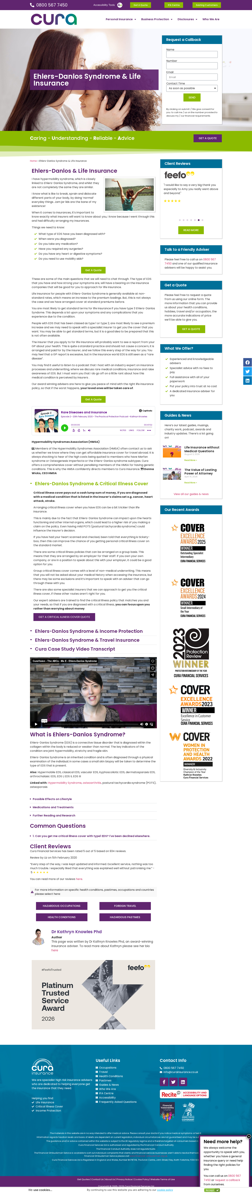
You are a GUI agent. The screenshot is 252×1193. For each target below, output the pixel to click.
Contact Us (97, 1179)
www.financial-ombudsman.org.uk (148, 1155)
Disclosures (186, 19)
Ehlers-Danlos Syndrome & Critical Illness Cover (91, 483)
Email (169, 72)
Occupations (107, 1067)
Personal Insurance (119, 19)
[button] (93, 483)
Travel (103, 1072)
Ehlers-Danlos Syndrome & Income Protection (89, 631)
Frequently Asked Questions (118, 1102)
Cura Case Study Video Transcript (75, 649)
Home (33, 161)
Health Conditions (111, 1076)
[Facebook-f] (164, 1082)
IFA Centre (106, 1093)
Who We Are (210, 19)
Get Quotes (83, 1179)
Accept (210, 1190)
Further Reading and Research (54, 815)
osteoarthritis (92, 783)
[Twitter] (173, 1082)
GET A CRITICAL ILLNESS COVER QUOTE (64, 617)
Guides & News (109, 1085)
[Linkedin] (183, 1082)
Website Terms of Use (163, 1179)
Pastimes (105, 1080)
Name (170, 49)
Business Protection (155, 19)
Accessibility (107, 1097)
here (79, 879)
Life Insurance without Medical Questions (201, 449)
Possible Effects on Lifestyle (52, 799)
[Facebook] (247, 362)
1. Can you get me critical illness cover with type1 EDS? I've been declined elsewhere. (91, 836)
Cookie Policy (141, 1179)
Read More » (190, 460)
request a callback (227, 1180)
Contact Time (175, 83)
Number (171, 61)
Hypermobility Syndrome (65, 783)
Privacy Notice (124, 1179)
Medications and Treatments (53, 807)
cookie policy (165, 1189)
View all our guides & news (191, 494)
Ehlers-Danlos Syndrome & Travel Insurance (87, 640)
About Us (110, 1179)
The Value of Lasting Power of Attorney (200, 472)
